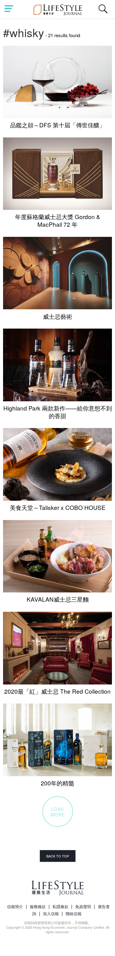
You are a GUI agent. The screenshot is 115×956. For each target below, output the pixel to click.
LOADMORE (58, 812)
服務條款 (38, 906)
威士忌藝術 (57, 316)
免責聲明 (83, 906)
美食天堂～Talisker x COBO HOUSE (57, 507)
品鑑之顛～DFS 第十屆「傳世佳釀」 (57, 125)
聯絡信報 (74, 913)
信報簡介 (15, 906)
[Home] (57, 9)
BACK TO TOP (57, 856)
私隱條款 (60, 906)
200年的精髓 (57, 783)
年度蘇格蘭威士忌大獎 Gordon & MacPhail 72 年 (57, 220)
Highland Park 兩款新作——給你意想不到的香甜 (57, 412)
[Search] (104, 12)
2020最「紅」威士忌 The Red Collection (57, 691)
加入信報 (51, 913)
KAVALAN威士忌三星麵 (58, 599)
